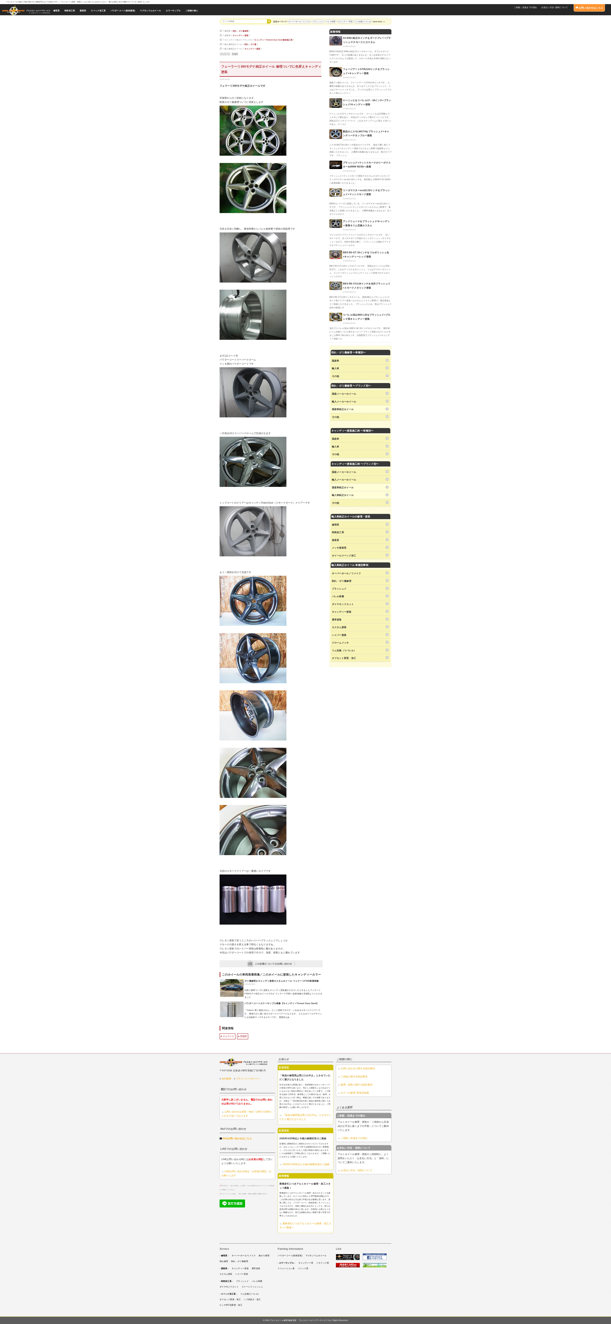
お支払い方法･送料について (554, 7)
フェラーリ (225, 54)
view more (377, 22)
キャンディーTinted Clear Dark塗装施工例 (273, 40)
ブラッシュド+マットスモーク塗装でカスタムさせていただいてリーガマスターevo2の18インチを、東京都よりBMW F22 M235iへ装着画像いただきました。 (359, 179)
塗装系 (83, 10)
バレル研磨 (330, 21)
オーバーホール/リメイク (244, 1255)
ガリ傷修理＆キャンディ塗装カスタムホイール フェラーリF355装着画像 (281, 981)
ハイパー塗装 (241, 1274)
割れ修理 (224, 1261)
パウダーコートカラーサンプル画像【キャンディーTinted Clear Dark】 (281, 1003)
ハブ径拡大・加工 (252, 1299)
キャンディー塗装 (345, 21)
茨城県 (235, 54)
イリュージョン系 (286, 1268)
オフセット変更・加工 (230, 1299)
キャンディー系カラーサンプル (238, 40)
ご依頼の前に (191, 10)
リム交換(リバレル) (363, 21)
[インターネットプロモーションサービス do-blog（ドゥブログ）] (375, 1266)
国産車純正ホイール (343, 409)
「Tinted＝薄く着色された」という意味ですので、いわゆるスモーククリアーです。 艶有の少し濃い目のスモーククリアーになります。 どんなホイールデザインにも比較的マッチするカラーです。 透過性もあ (283, 1013)
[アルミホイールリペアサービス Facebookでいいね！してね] (375, 1259)
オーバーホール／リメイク (299, 21)
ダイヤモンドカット (229, 1287)
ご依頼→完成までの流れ (525, 7)
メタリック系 (322, 1263)
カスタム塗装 (226, 1274)
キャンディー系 (305, 1263)
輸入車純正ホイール (233, 44)
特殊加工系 (69, 10)
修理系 (56, 10)
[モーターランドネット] (348, 1266)
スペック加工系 (98, 10)
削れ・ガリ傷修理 (240, 31)
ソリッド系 (303, 1268)
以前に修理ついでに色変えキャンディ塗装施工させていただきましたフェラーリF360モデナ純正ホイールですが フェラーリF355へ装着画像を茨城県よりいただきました (283, 993)
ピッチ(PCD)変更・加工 (231, 1305)
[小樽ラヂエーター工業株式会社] (243, 1062)
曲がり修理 (264, 1255)
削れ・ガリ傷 (250, 44)
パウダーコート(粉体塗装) (122, 10)
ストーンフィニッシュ (252, 1287)
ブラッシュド (318, 21)
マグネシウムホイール (150, 10)
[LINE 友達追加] (232, 1206)
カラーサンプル (173, 10)
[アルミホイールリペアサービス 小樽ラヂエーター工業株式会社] (26, 10)
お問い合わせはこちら (590, 7)
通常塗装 (256, 1268)
